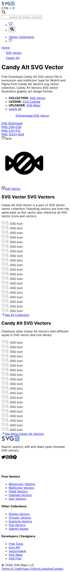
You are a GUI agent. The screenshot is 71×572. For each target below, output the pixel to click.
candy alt (15, 109)
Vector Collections (21, 37)
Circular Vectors (20, 517)
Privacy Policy (29, 569)
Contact (57, 569)
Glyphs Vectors (19, 514)
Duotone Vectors (20, 521)
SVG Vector (38, 98)
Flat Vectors (17, 525)
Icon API (14, 547)
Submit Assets (18, 528)
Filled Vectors (18, 491)
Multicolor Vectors (21, 487)
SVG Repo (33, 105)
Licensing (45, 569)
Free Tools (16, 544)
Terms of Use (10, 569)
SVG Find (15, 558)
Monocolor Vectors (22, 484)
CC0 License (31, 101)
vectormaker (17, 551)
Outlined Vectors (20, 495)
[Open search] (12, 29)
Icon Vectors (17, 499)
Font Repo (16, 555)
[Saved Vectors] (11, 25)
